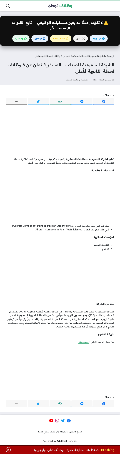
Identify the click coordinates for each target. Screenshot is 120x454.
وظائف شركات (73, 79)
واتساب (19, 38)
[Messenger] (81, 101)
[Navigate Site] (112, 6)
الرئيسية (110, 56)
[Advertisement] (60, 131)
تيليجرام (97, 38)
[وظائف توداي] (60, 5)
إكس (78, 38)
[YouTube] (51, 420)
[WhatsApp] (60, 101)
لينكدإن (38, 38)
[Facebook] (103, 101)
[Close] (8, 449)
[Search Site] (8, 6)
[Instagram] (57, 420)
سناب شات (59, 38)
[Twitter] (38, 101)
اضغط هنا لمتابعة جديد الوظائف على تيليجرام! (67, 450)
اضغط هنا (83, 341)
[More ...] (16, 101)
